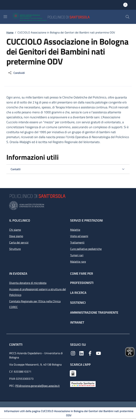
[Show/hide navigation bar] (5, 16)
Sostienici (78, 302)
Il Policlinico (19, 220)
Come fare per (81, 273)
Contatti (16, 344)
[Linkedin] (81, 353)
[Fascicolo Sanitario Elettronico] (83, 384)
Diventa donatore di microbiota (27, 283)
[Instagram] (73, 353)
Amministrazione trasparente (94, 312)
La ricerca (78, 292)
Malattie (75, 230)
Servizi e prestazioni (86, 220)
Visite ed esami (79, 236)
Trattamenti (77, 242)
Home (9, 32)
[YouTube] (98, 353)
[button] (127, 17)
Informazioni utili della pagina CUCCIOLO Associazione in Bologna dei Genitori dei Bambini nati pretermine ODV (68, 413)
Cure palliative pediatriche (86, 249)
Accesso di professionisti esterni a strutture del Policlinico (37, 292)
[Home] (61, 16)
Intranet (77, 322)
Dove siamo (16, 236)
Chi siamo (15, 230)
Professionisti (82, 282)
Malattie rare (78, 261)
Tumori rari (76, 255)
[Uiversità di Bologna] (68, 205)
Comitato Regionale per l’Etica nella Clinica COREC (35, 304)
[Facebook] (90, 353)
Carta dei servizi (19, 242)
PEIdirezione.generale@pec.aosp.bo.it (37, 386)
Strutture (15, 249)
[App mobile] (73, 373)
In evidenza (18, 273)
